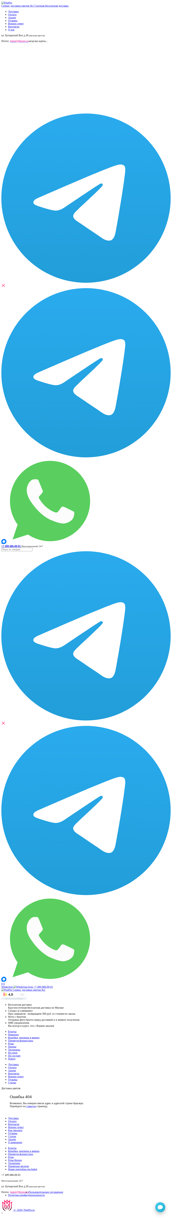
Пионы (12, 1046)
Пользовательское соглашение (46, 1192)
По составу (14, 1055)
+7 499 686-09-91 (43, 986)
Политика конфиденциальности (26, 1195)
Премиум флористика (20, 1040)
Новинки (13, 1034)
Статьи (12, 1082)
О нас (11, 29)
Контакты (13, 26)
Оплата (12, 14)
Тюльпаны (14, 1049)
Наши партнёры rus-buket (22, 1169)
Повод (11, 1058)
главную (31, 1106)
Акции (12, 17)
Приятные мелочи (18, 1166)
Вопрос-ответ (16, 23)
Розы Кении (15, 1160)
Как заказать (15, 1130)
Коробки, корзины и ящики (23, 1037)
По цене (12, 1052)
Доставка (13, 11)
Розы (11, 1043)
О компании (15, 1142)
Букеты (12, 1031)
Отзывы (12, 20)
